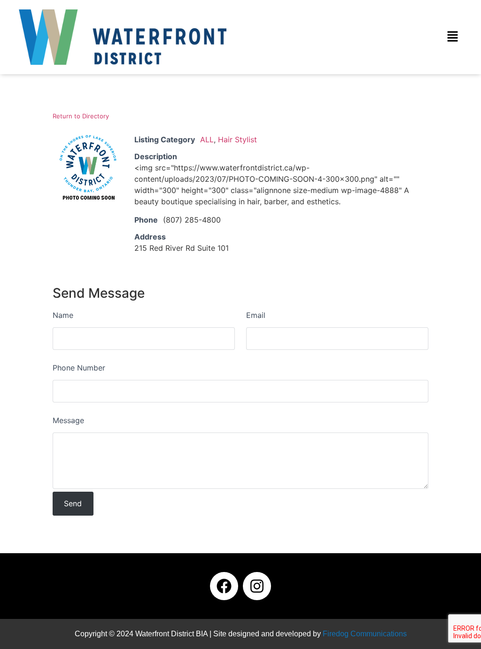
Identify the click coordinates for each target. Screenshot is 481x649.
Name (63, 315)
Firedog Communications (365, 634)
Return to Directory (81, 116)
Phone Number (79, 367)
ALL (207, 139)
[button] (452, 37)
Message (68, 420)
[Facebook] (224, 586)
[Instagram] (257, 586)
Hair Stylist (237, 139)
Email (255, 315)
